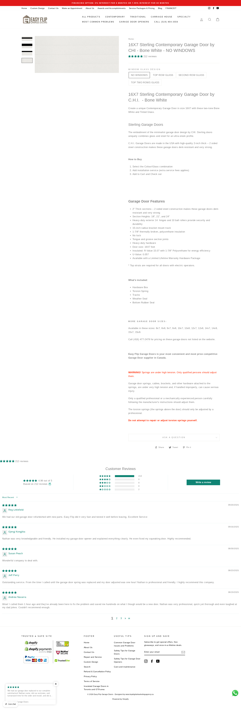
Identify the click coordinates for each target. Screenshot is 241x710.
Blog (160, 8)
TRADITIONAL (138, 17)
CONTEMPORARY (115, 17)
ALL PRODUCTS (91, 17)
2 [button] (116, 618)
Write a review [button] (203, 482)
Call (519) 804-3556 (166, 22)
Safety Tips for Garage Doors (124, 652)
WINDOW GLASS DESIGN (144, 69)
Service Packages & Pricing (142, 8)
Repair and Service (93, 657)
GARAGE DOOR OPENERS (134, 22)
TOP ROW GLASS (163, 75)
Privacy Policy (90, 676)
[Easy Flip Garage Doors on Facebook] (152, 661)
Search (87, 667)
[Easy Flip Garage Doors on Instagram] (146, 661)
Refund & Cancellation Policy (97, 671)
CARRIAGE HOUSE (161, 17)
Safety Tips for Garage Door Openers (127, 660)
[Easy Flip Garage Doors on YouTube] (158, 661)
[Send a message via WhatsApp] (235, 693)
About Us (90, 8)
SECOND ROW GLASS (191, 75)
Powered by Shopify (120, 699)
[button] (136, 56)
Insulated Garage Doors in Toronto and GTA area (96, 687)
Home (24, 8)
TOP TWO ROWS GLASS (145, 82)
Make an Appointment (72, 8)
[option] (120, 3)
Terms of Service (92, 681)
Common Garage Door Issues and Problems (124, 644)
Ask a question (173, 437)
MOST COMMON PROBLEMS (98, 22)
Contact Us (53, 8)
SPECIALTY (184, 17)
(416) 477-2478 (141, 339)
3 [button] (121, 618)
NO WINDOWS (139, 75)
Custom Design (37, 8)
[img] (9, 505)
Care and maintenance (124, 667)
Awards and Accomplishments (112, 8)
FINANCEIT (171, 8)
